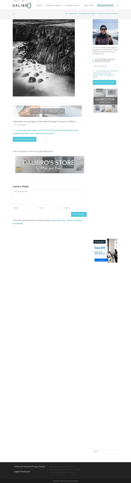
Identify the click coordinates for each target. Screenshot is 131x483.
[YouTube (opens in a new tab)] (23, 1)
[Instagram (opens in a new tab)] (20, 1)
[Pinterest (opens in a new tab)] (18, 1)
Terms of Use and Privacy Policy (29, 466)
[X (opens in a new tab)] (14, 1)
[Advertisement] (105, 145)
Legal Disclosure (22, 471)
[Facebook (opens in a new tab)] (16, 1)
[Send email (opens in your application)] (25, 1)
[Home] (66, 13)
